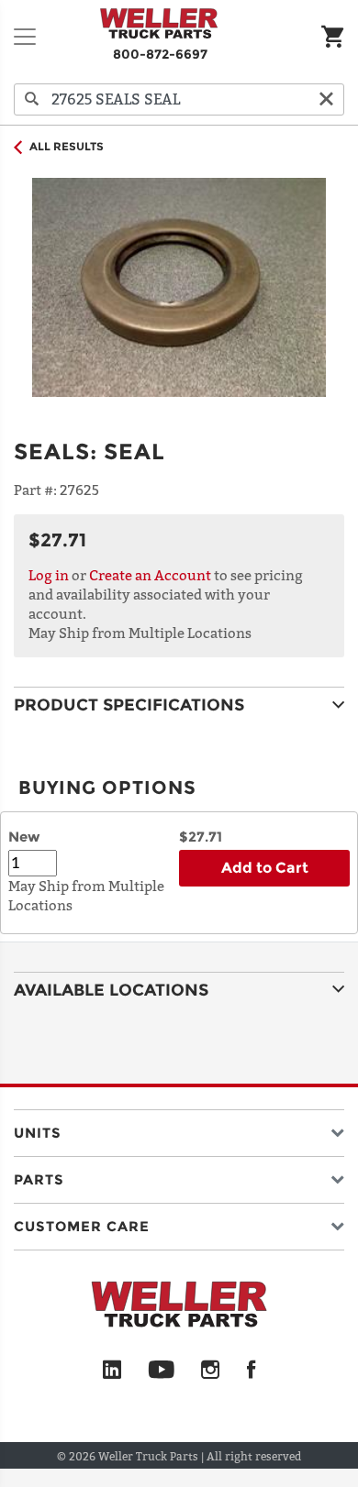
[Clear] (326, 99)
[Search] (32, 99)
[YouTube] (161, 1371)
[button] (179, 1129)
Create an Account (150, 575)
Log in (48, 575)
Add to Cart (264, 867)
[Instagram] (210, 1371)
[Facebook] (251, 1371)
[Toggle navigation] (25, 36)
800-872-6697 (160, 54)
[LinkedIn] (112, 1371)
